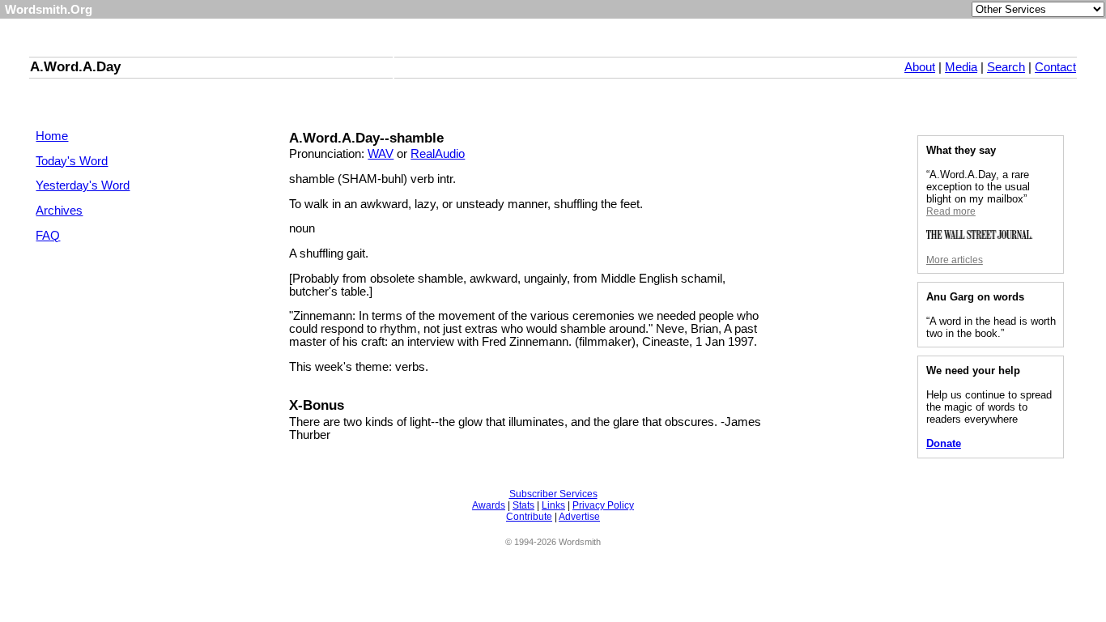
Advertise (579, 516)
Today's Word (72, 161)
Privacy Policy (603, 505)
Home (52, 136)
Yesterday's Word (83, 185)
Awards (488, 505)
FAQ (48, 235)
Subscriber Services (553, 494)
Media (961, 67)
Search (1006, 67)
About (919, 67)
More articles (954, 260)
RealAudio (437, 153)
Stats (523, 505)
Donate (943, 443)
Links (553, 505)
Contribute (529, 516)
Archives (59, 210)
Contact (1055, 67)
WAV (380, 153)
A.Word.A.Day (75, 66)
